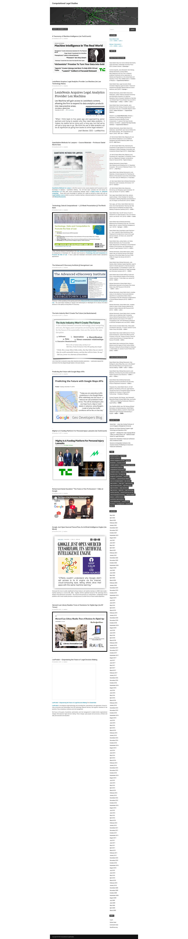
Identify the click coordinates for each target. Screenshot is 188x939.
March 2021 (113, 550)
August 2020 (113, 568)
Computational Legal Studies (65, 3)
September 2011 (114, 835)
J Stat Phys (117, 168)
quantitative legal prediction (117, 499)
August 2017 (113, 658)
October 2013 (113, 773)
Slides (134, 216)
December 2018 (114, 618)
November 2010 (114, 860)
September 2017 (114, 655)
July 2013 (112, 780)
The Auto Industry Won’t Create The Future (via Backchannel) (74, 313)
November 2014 (114, 740)
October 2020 (113, 563)
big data (128, 460)
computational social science (117, 469)
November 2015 (114, 710)
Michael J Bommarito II (115, 44)
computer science (114, 472)
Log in (111, 920)
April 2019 (112, 608)
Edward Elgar (113, 101)
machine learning (114, 492)
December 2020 (114, 558)
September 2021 (114, 535)
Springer (124, 89)
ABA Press (117, 142)
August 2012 (113, 808)
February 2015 (113, 733)
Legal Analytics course (58, 195)
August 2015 (113, 718)
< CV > (111, 40)
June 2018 (112, 633)
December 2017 (114, 648)
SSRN (126, 101)
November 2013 (114, 770)
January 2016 (113, 705)
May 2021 (112, 545)
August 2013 (113, 778)
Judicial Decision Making (123, 478)
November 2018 (114, 620)
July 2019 (112, 600)
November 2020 (114, 560)
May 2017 (112, 665)
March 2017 (113, 670)
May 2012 (112, 815)
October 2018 (113, 623)
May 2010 (112, 875)
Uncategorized (120, 503)
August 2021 (113, 538)
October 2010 (113, 863)
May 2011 (112, 845)
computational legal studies (127, 465)
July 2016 (112, 690)
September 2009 (114, 895)
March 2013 (113, 790)
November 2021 (114, 530)
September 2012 (114, 805)
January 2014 (113, 765)
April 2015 (112, 728)
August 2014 (113, 748)
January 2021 (113, 555)
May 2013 (112, 785)
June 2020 (112, 573)
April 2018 (112, 638)
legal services (113, 490)
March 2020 (113, 580)
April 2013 (112, 788)
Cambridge (125, 66)
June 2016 (112, 693)
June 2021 (112, 543)
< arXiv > (120, 40)
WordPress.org (114, 927)
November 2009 (114, 890)
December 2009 (114, 888)
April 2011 (112, 848)
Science (116, 184)
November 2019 (114, 590)
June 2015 (112, 723)
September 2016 (114, 685)
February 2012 (113, 823)
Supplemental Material (122, 80)
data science (131, 472)
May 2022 (112, 515)
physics (112, 497)
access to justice (114, 456)
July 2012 (112, 810)
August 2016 (113, 688)
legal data (121, 483)
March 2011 (113, 850)
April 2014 (112, 758)
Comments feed (114, 925)
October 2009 (113, 893)
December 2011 (114, 828)
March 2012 (113, 820)
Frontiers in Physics (123, 394)
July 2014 (112, 750)
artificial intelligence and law (117, 460)
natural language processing (117, 494)
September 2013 (114, 775)
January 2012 (113, 825)
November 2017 (114, 650)
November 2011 (114, 830)
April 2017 (112, 668)
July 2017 (112, 660)
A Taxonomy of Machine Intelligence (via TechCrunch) (71, 36)
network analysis (130, 494)
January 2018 (113, 645)
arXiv (131, 101)
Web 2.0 (112, 506)
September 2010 (114, 865)
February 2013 (113, 793)
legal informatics (127, 485)
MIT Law (120, 133)
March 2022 (113, 520)
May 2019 (112, 605)
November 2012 (114, 800)
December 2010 (114, 858)
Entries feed (113, 922)
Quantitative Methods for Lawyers (61, 188)
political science (120, 497)
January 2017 (113, 675)
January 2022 (113, 525)
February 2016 (113, 703)
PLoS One (131, 177)
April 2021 (112, 548)
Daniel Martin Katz (114, 39)
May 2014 (112, 755)
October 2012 (113, 803)
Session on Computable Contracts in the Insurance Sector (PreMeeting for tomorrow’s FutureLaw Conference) (121, 444)
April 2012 (112, 818)
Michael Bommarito (60, 197)
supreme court (125, 501)
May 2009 (112, 905)
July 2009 (112, 900)
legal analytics (113, 483)
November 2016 (114, 680)
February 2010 (113, 883)
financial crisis (114, 474)
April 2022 (112, 518)
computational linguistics (116, 467)
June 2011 (112, 843)
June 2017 (112, 663)
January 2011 (113, 855)
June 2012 (112, 813)
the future (112, 503)
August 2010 (113, 868)
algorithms (123, 456)
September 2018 (114, 625)
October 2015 (113, 713)
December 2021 (114, 528)
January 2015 (113, 735)
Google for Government (116, 476)
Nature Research (118, 110)
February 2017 (113, 673)
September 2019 (114, 595)
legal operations (124, 487)
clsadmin (66, 38)
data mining (124, 472)
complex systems (114, 465)
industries (126, 476)
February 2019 (113, 613)
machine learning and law (127, 492)
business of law (121, 462)
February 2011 (113, 853)
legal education (129, 483)
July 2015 (112, 720)
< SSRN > (115, 40)
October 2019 (113, 593)
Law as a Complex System (116, 481)
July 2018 (112, 630)
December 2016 (114, 678)
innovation (113, 478)
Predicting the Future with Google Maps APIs (68, 372)
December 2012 (114, 798)
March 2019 (113, 610)
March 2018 (113, 640)
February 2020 (113, 583)
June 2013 (112, 783)
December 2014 (114, 738)
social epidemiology (115, 501)
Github (120, 101)
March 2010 (113, 880)
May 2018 (112, 635)
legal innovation (114, 487)
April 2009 (112, 908)
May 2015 (112, 725)
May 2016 (112, 695)
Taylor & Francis (127, 160)
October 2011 (113, 833)
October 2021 (113, 533)
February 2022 (113, 523)
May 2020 (112, 575)
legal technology (129, 490)
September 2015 (114, 715)
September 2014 (114, 745)
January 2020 (113, 585)
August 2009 (113, 898)
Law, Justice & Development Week (86, 251)
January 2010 (113, 885)
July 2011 (112, 840)
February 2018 (113, 643)
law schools (128, 481)
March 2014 (113, 760)
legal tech (121, 490)
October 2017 (113, 653)
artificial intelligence (115, 458)
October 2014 (113, 743)
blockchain (113, 462)
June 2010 (112, 873)
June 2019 (112, 603)
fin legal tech (122, 474)
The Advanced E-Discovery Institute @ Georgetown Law (72, 265)
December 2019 (114, 588)
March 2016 (113, 700)
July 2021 (112, 540)
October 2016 (113, 683)
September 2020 (114, 565)
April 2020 (112, 578)
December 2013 (114, 768)
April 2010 (112, 878)
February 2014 (113, 763)
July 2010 (112, 870)
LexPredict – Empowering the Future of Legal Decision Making (74, 660)
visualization (129, 503)
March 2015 (113, 730)
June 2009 (112, 903)
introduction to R (57, 191)
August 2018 (113, 628)
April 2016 (112, 698)
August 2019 (113, 598)
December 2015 (114, 708)
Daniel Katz (93, 702)
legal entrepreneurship (116, 485)
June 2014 (112, 753)
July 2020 (112, 570)
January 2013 (113, 795)
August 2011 (113, 838)
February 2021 (113, 553)
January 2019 (113, 615)
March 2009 (113, 910)
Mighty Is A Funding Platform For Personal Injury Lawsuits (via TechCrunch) (79, 431)
